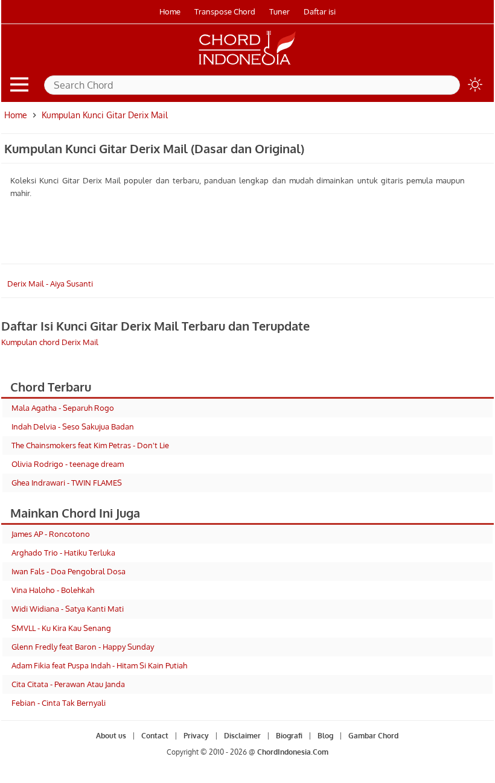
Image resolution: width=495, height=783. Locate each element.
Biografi (289, 735)
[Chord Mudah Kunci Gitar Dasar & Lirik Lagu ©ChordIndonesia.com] (247, 65)
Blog (325, 735)
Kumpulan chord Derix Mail (49, 342)
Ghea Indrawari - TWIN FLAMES (66, 482)
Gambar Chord (373, 735)
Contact (154, 735)
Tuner (279, 11)
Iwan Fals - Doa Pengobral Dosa (68, 571)
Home (169, 11)
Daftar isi (320, 11)
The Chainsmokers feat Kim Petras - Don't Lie (90, 445)
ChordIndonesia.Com (292, 751)
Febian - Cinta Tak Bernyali (58, 703)
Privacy (196, 735)
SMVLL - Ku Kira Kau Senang (61, 628)
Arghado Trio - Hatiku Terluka (63, 552)
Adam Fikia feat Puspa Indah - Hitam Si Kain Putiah (99, 665)
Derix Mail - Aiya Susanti (50, 283)
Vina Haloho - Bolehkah (52, 590)
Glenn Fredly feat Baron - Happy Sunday (82, 646)
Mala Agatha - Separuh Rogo (62, 408)
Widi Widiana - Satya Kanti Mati (67, 608)
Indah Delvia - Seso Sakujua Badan (72, 426)
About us (111, 735)
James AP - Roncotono (50, 534)
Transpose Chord (224, 11)
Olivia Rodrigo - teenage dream (67, 464)
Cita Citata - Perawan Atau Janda (68, 684)
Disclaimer (242, 735)
